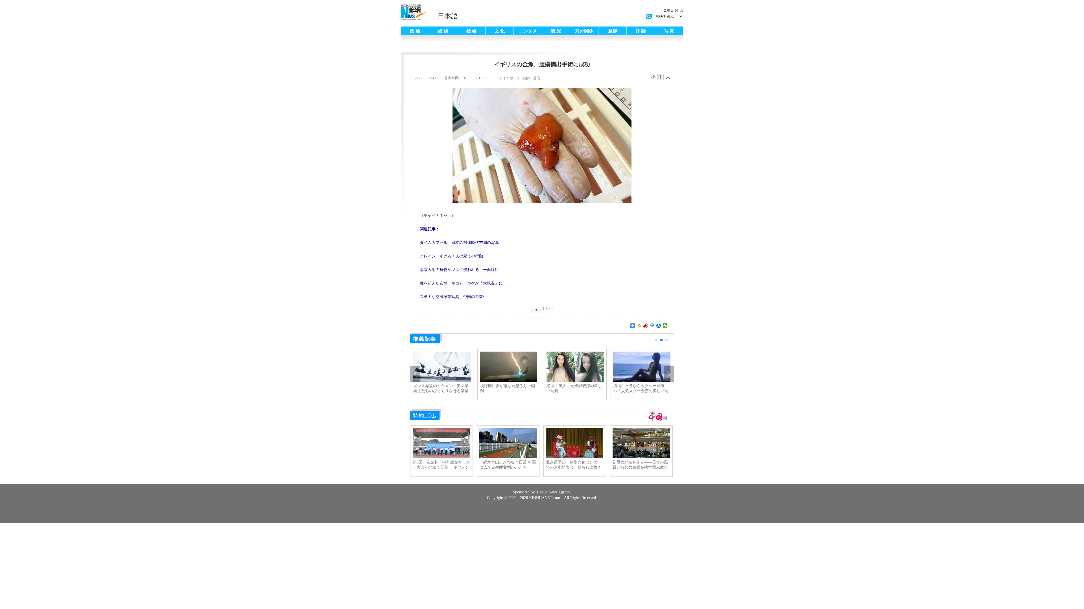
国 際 (612, 30)
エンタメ (528, 30)
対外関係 (584, 30)
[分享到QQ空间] (639, 325)
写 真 (669, 30)
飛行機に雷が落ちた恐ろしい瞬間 (507, 388)
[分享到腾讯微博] (652, 325)
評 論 (641, 30)
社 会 (471, 30)
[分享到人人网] (658, 325)
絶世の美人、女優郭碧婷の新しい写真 (574, 388)
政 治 (415, 30)
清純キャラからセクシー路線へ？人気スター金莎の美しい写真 (640, 388)
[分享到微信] (665, 325)
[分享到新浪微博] (645, 325)
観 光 (556, 30)
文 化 (500, 30)
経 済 (443, 30)
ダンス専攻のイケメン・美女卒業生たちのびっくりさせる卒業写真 (441, 388)
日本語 (448, 16)
